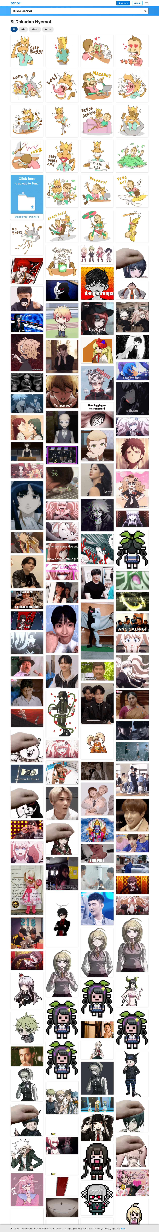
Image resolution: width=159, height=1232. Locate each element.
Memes (48, 29)
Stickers (35, 29)
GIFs (23, 29)
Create (124, 3)
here (123, 1228)
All (14, 29)
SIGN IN (137, 3)
